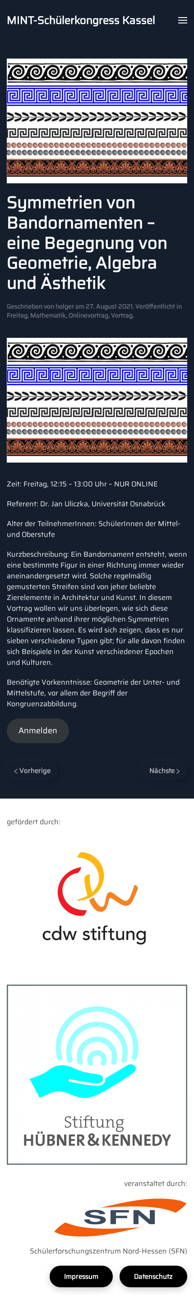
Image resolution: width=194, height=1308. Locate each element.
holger (64, 306)
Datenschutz (153, 1276)
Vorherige (34, 770)
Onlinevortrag (88, 315)
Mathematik (48, 315)
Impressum (81, 1276)
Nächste (162, 770)
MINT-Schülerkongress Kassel (81, 20)
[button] (182, 20)
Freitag (17, 315)
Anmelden (37, 730)
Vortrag (122, 315)
